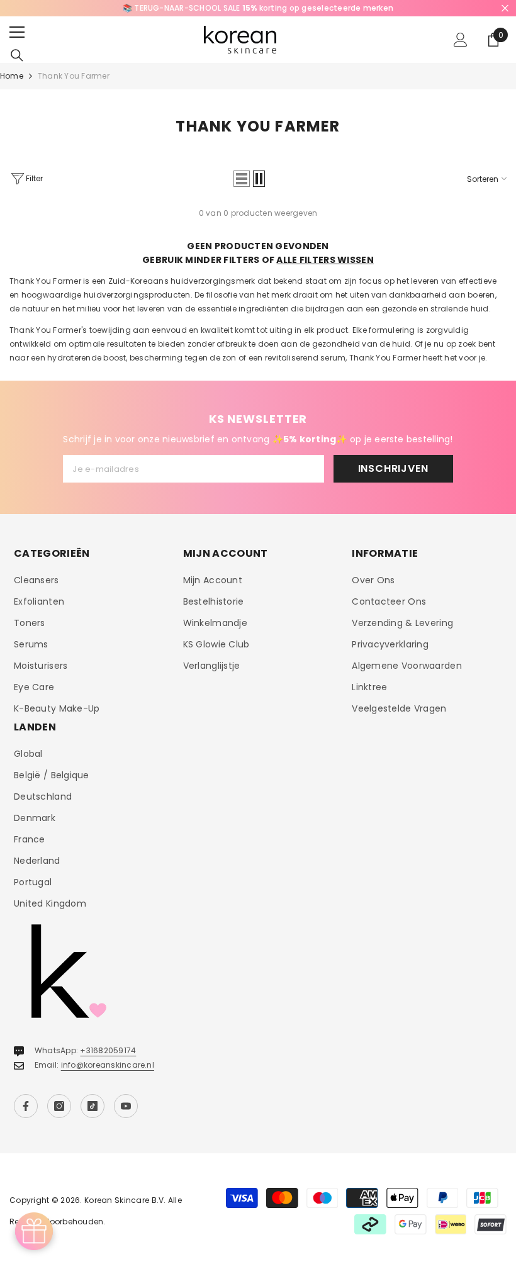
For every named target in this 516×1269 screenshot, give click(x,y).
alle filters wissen (324, 260)
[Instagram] (59, 1106)
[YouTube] (126, 1106)
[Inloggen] (461, 40)
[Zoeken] (17, 55)
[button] (241, 179)
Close (505, 8)
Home (11, 75)
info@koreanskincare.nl (107, 1064)
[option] (258, 8)
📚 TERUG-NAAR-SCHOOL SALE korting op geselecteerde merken (258, 8)
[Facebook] (26, 1106)
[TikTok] (92, 1106)
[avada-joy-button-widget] (34, 1231)
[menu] (17, 32)
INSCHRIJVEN (393, 468)
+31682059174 (108, 1050)
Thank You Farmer (73, 75)
